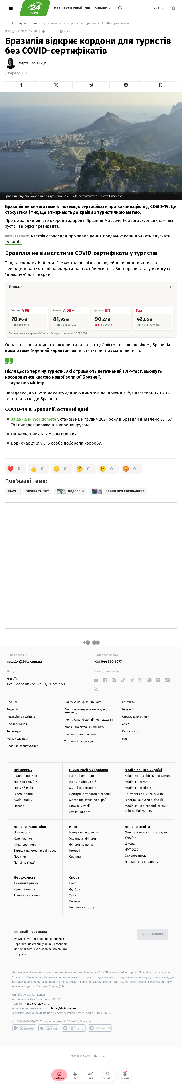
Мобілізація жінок (138, 788)
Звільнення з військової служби (148, 776)
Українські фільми (82, 839)
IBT (24, 73)
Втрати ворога (79, 812)
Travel (9, 23)
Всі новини (23, 770)
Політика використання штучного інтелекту (87, 711)
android (24, 1028)
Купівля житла (24, 889)
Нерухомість (25, 877)
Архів (125, 724)
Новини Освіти (137, 827)
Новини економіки (30, 827)
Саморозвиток (135, 855)
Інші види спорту (81, 907)
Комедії (74, 851)
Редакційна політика (21, 716)
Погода (19, 806)
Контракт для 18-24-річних (144, 794)
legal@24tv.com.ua (63, 1008)
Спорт (74, 877)
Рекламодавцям (17, 738)
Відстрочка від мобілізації (144, 800)
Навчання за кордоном (141, 862)
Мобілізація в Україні (143, 770)
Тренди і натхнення (28, 895)
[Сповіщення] (173, 8)
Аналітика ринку (26, 883)
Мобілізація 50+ (136, 782)
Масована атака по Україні (88, 800)
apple (48, 1028)
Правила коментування (80, 734)
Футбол (74, 889)
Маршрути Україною (72, 8)
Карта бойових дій (82, 782)
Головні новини (25, 776)
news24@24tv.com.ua (24, 662)
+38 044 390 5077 (108, 662)
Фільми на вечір (81, 845)
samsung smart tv (100, 1028)
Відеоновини (23, 794)
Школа (130, 843)
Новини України (25, 782)
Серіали (75, 857)
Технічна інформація (78, 741)
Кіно (73, 827)
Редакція (13, 709)
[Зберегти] (160, 85)
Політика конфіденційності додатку (88, 719)
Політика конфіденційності (82, 702)
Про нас (12, 702)
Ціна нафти (22, 832)
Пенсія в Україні (25, 862)
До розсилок (153, 934)
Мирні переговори (82, 788)
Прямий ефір (23, 788)
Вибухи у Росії (79, 806)
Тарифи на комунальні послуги (36, 851)
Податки (20, 857)
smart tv (74, 1028)
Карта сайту (130, 731)
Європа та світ (28, 23)
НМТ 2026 (131, 849)
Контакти (128, 702)
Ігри (125, 738)
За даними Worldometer (34, 419)
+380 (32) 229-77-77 (38, 1003)
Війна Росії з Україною (88, 770)
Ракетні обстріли (81, 776)
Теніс (73, 895)
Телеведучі (14, 731)
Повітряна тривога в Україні (90, 794)
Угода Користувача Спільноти (84, 727)
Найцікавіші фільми (84, 832)
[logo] (35, 8)
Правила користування (22, 746)
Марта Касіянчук (32, 63)
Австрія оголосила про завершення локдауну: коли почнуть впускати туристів (88, 238)
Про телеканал (17, 724)
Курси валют (23, 839)
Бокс (72, 883)
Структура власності (136, 716)
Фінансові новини (27, 845)
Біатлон (75, 901)
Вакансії (127, 709)
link (96, 680)
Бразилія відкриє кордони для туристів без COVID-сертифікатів (85, 23)
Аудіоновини (23, 800)
